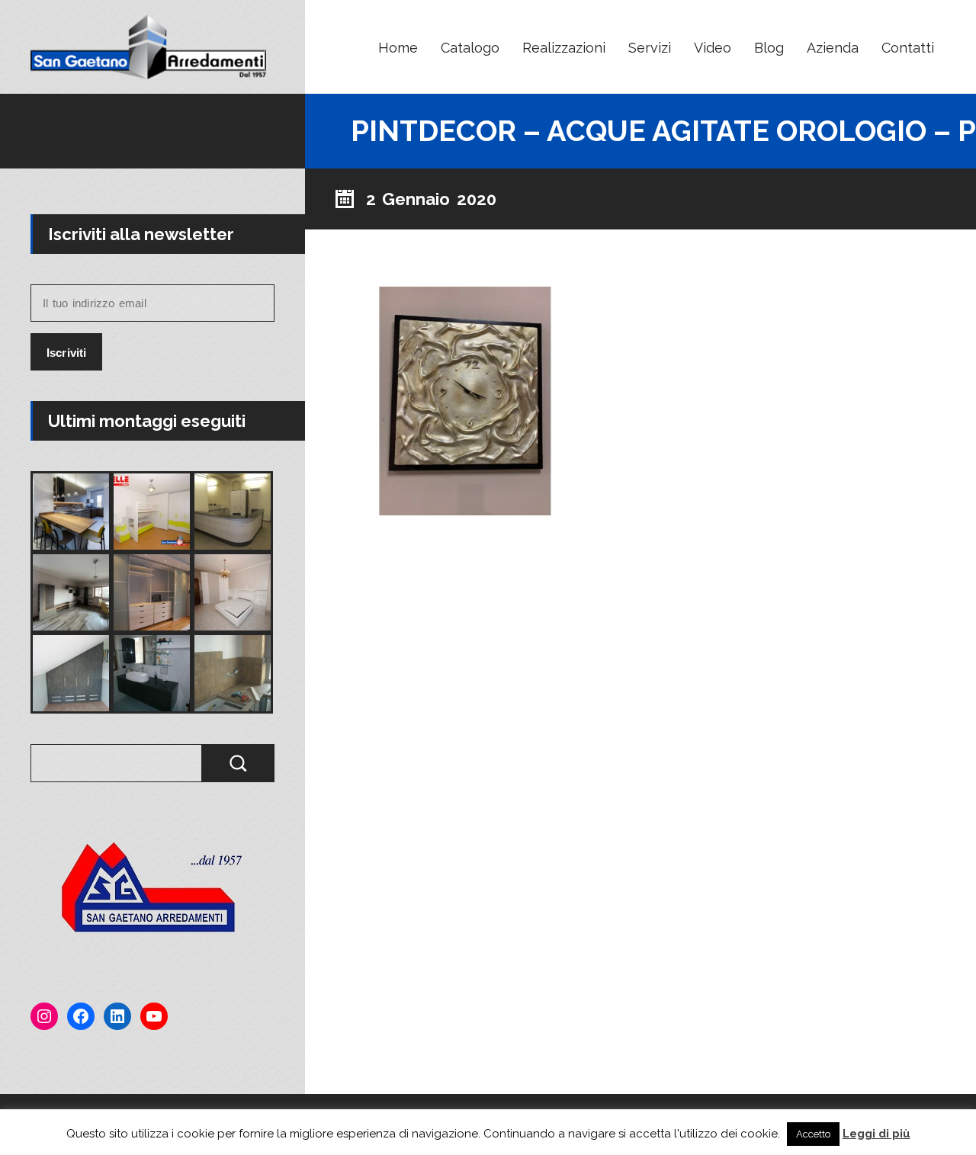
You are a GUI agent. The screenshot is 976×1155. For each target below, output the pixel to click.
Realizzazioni (563, 48)
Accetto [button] (813, 1134)
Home (398, 48)
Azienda (833, 48)
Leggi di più (876, 1134)
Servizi (649, 48)
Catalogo (470, 48)
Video (712, 48)
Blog (769, 48)
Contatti (907, 48)
